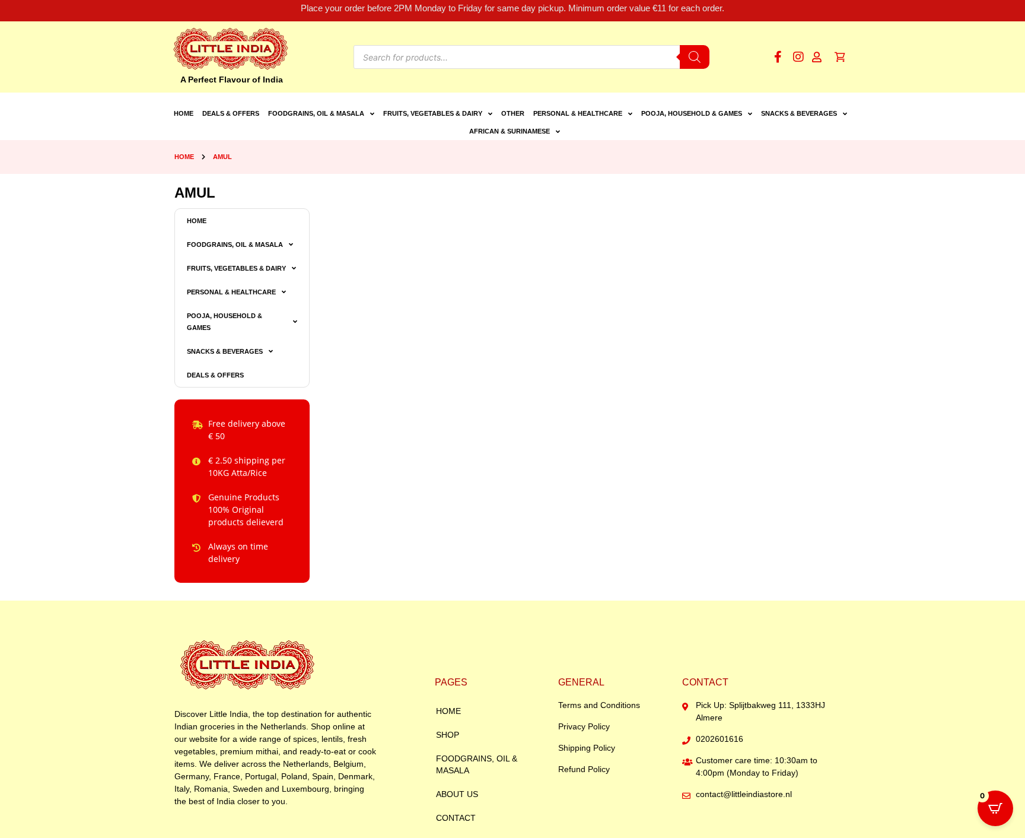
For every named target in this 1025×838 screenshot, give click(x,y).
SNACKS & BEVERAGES (799, 113)
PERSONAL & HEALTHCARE (577, 113)
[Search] (694, 57)
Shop (447, 734)
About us (457, 794)
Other (512, 113)
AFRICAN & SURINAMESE (509, 131)
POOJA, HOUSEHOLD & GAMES (691, 113)
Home (183, 113)
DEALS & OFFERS (230, 113)
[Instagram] (798, 57)
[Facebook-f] (778, 57)
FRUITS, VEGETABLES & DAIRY (432, 113)
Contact (456, 818)
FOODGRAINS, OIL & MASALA (316, 113)
